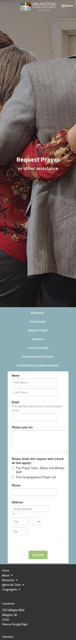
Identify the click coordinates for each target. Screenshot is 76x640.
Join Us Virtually (37, 348)
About (5, 575)
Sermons (38, 339)
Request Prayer (38, 330)
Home (5, 570)
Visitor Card (37, 322)
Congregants (9, 589)
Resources (37, 313)
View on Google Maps (15, 624)
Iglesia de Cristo (11, 585)
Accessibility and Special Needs (37, 365)
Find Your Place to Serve (37, 357)
